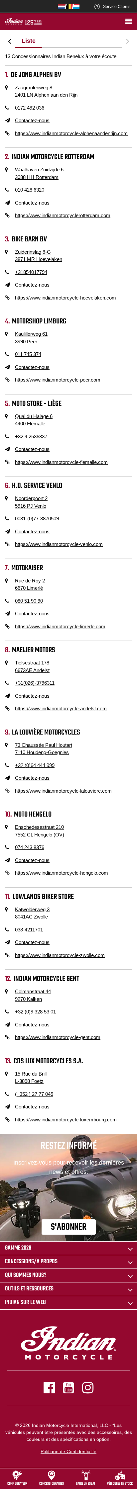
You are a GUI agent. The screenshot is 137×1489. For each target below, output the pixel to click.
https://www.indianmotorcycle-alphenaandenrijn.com (71, 133)
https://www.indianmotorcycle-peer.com (57, 380)
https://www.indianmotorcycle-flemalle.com (61, 462)
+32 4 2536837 (31, 436)
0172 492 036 (29, 108)
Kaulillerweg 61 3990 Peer (31, 337)
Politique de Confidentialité (68, 1451)
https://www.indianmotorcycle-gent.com (57, 1037)
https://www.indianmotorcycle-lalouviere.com (63, 791)
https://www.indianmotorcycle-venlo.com (59, 544)
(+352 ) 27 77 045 (34, 1094)
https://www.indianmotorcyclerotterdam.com (62, 215)
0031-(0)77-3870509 (37, 518)
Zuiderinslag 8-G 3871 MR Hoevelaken (38, 255)
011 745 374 (28, 354)
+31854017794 (31, 272)
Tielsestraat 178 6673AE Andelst (32, 666)
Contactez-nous (32, 120)
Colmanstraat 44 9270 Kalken (33, 995)
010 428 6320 (29, 190)
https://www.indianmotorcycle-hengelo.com (61, 873)
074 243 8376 (29, 847)
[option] (28, 41)
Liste (29, 41)
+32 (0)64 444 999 (35, 765)
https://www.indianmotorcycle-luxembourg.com (66, 1119)
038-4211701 (29, 929)
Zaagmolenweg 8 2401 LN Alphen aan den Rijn (46, 91)
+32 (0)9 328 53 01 (35, 1011)
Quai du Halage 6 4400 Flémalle (34, 420)
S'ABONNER (68, 1227)
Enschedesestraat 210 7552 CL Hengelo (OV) (39, 830)
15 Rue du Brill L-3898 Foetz (31, 1077)
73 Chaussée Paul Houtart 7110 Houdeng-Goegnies (43, 748)
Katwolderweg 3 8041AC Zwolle (32, 913)
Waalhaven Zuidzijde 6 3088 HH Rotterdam (39, 173)
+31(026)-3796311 (35, 683)
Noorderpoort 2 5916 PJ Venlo (31, 502)
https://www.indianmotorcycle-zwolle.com (60, 955)
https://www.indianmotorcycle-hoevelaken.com (65, 298)
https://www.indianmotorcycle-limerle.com (60, 626)
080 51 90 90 (29, 601)
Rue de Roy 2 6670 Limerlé (30, 584)
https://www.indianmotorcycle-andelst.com (61, 708)
